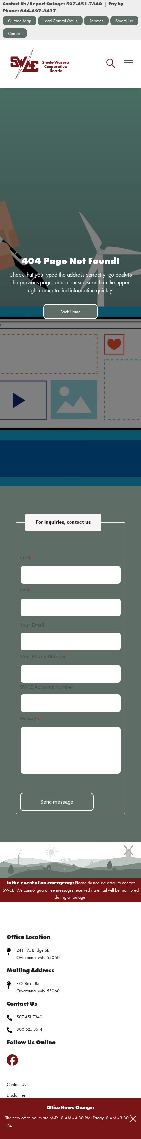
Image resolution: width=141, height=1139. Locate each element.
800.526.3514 (29, 1029)
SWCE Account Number (46, 686)
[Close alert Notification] (133, 1119)
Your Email (32, 625)
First (25, 557)
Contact (15, 33)
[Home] (40, 63)
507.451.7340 (29, 1017)
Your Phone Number (43, 656)
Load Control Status (60, 21)
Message (29, 718)
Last (25, 589)
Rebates (96, 21)
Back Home (70, 311)
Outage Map (19, 21)
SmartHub (124, 21)
